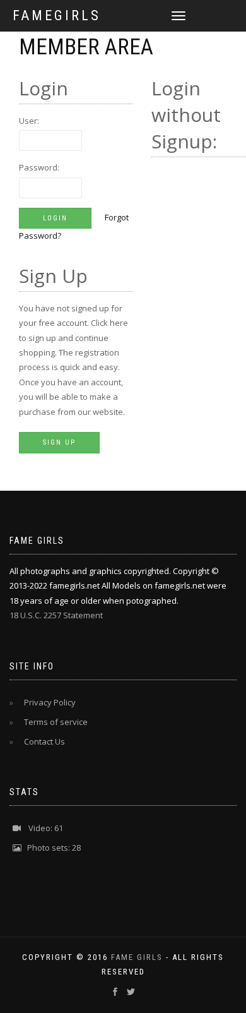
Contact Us (40, 741)
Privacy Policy (46, 702)
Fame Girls (137, 957)
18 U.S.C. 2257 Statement (56, 615)
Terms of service (52, 722)
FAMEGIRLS (57, 15)
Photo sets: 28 (51, 847)
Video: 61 (42, 828)
